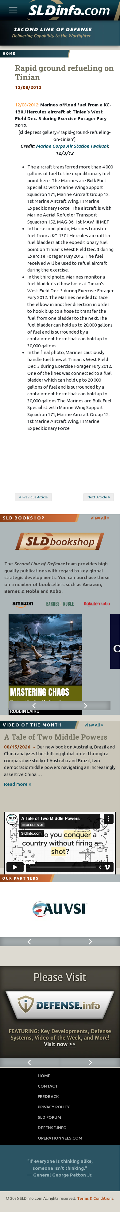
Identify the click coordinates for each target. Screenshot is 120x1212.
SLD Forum (49, 1117)
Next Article (97, 497)
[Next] (85, 705)
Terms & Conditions (95, 1198)
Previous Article (35, 497)
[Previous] (34, 705)
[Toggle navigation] (13, 10)
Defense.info (52, 1127)
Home (44, 1075)
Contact (48, 1086)
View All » (100, 518)
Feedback (48, 1096)
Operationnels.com (60, 1138)
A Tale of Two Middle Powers (55, 736)
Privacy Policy (54, 1106)
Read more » (17, 784)
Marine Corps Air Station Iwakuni (72, 146)
